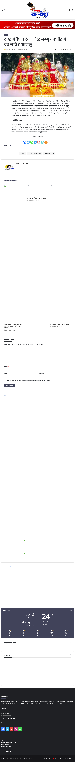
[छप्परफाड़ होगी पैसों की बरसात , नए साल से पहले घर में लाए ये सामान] (14, 254)
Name (6, 366)
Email (6, 373)
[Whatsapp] (31, 141)
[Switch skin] (73, 10)
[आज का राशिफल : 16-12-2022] (37, 191)
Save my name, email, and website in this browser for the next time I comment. (29, 380)
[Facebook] (24, 141)
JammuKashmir (35, 153)
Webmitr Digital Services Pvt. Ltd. (64, 758)
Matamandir (49, 153)
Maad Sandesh (11, 49)
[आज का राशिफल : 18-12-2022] (60, 254)
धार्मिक (6, 35)
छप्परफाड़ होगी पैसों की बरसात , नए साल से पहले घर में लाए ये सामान (13, 326)
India (23, 153)
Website (41, 373)
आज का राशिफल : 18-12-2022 (59, 324)
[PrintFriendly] (42, 141)
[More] (46, 141)
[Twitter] (28, 141)
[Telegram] (35, 141)
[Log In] (69, 10)
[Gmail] (38, 141)
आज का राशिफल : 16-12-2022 (36, 198)
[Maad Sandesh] (37, 9)
